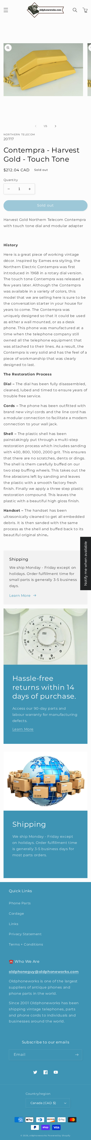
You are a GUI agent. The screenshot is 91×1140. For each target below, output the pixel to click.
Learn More (19, 595)
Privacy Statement (25, 934)
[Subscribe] (77, 1054)
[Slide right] (55, 126)
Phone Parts (20, 903)
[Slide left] (35, 126)
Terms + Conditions (26, 944)
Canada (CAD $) (43, 1103)
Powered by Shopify (59, 1135)
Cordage (16, 914)
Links (13, 924)
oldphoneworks (38, 1135)
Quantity (11, 180)
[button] (6, 10)
